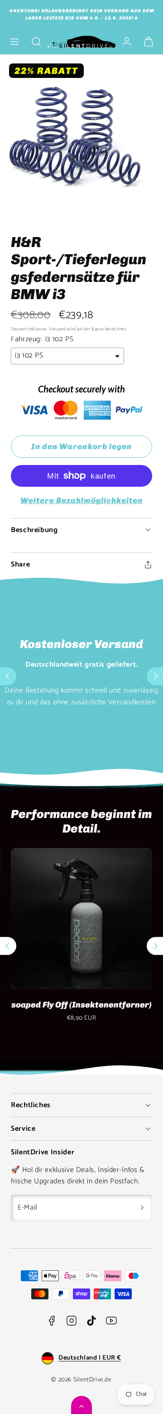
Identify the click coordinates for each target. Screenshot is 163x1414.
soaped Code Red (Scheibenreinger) (82, 1010)
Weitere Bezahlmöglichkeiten (81, 500)
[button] (14, 42)
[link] (127, 42)
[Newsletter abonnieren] (142, 1208)
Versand (57, 329)
